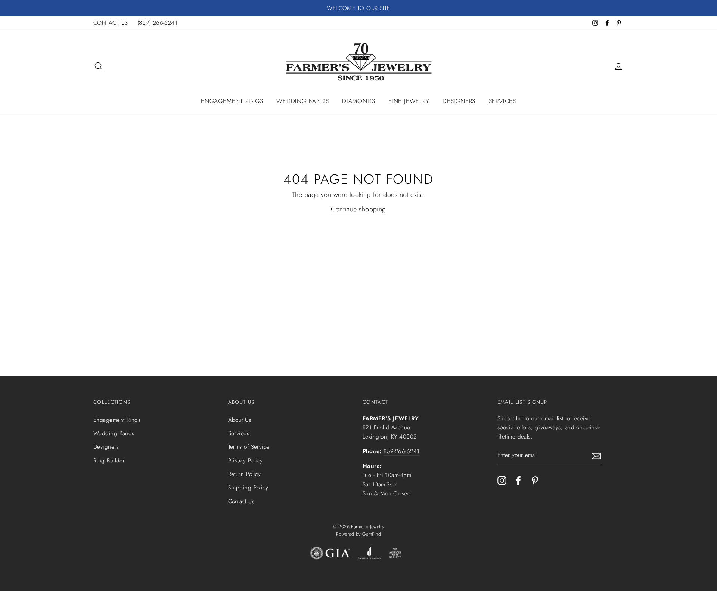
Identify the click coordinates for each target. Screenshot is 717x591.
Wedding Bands (302, 101)
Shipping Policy (248, 487)
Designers (459, 101)
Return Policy (244, 474)
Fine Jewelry (408, 101)
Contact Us (241, 501)
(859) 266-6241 (157, 23)
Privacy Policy (245, 461)
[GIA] (330, 555)
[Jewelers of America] (369, 555)
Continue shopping (358, 209)
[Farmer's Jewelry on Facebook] (518, 480)
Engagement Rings (232, 101)
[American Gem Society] (394, 555)
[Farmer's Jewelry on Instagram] (501, 480)
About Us (239, 420)
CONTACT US (110, 23)
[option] (358, 8)
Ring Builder (109, 461)
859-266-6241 (401, 451)
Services (502, 101)
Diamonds (358, 101)
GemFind (371, 534)
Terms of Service (249, 447)
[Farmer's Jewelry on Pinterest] (534, 480)
